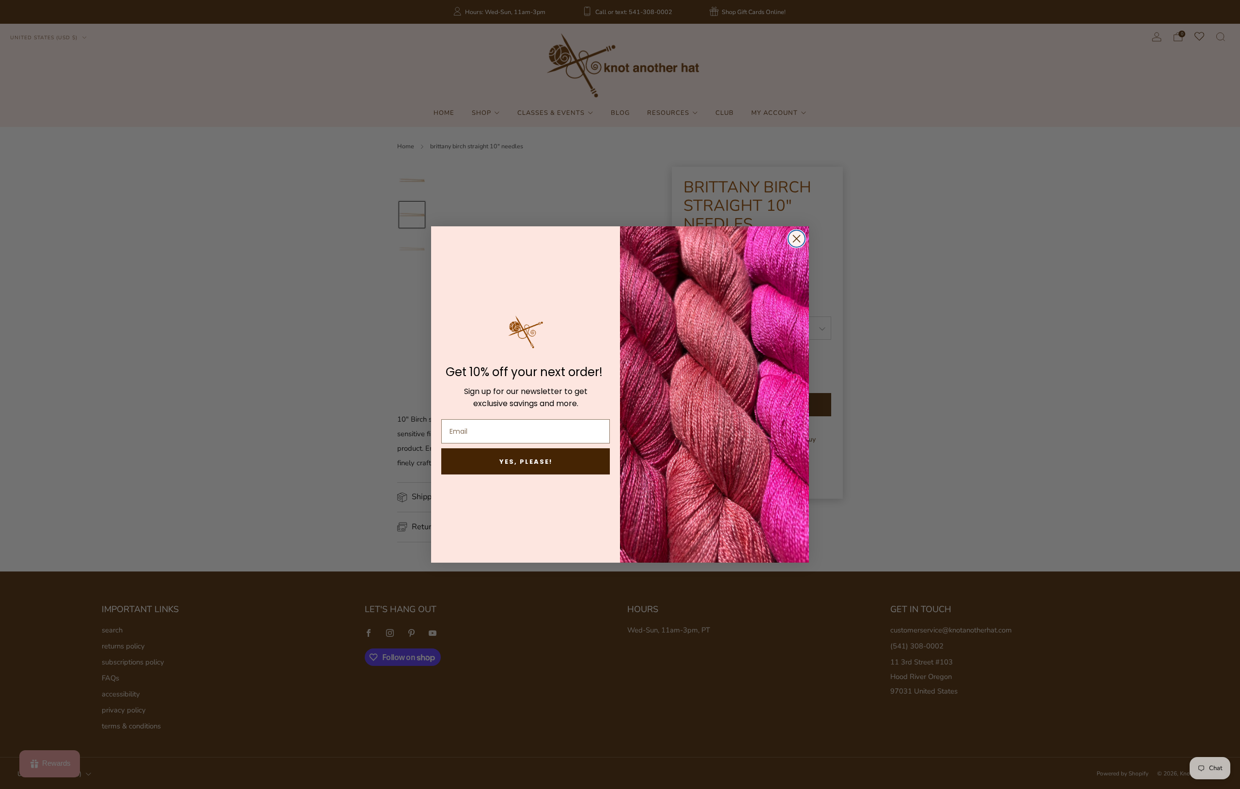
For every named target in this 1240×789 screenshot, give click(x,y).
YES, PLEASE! (525, 461)
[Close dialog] (796, 238)
